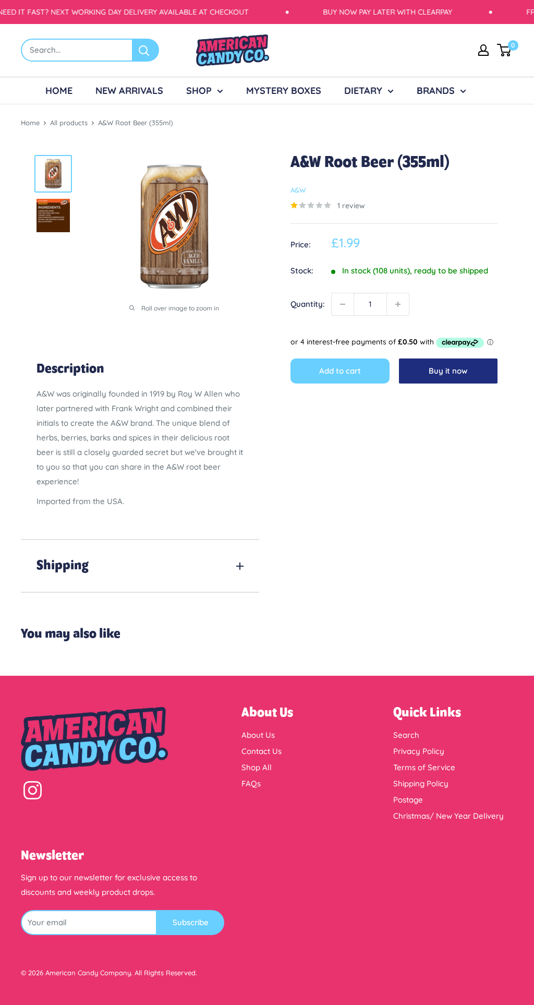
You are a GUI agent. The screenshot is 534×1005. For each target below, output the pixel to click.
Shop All (256, 767)
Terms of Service (424, 767)
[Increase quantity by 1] (398, 304)
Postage (408, 800)
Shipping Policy (420, 783)
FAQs (251, 783)
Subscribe (191, 922)
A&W (298, 190)
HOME (58, 91)
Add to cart (340, 371)
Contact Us (261, 751)
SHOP (199, 91)
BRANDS (436, 91)
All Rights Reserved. (166, 972)
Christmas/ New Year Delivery (448, 816)
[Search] (146, 50)
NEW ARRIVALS (129, 91)
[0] (504, 50)
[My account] (483, 50)
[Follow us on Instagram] (32, 792)
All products (69, 122)
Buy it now (448, 371)
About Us (258, 735)
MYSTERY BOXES (283, 91)
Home (30, 122)
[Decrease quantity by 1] (343, 304)
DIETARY (363, 91)
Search (406, 735)
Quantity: (307, 304)
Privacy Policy (418, 751)
